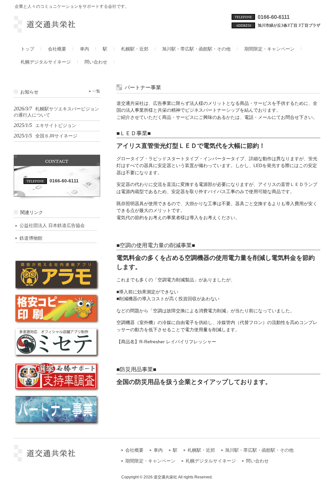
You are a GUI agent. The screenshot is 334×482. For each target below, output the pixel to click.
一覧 (96, 91)
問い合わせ (257, 461)
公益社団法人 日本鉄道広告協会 (52, 225)
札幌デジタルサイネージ (211, 461)
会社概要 (134, 450)
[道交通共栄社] (57, 30)
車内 (158, 450)
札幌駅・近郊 (201, 450)
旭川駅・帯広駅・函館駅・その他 (259, 450)
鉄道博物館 (31, 238)
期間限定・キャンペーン (150, 461)
